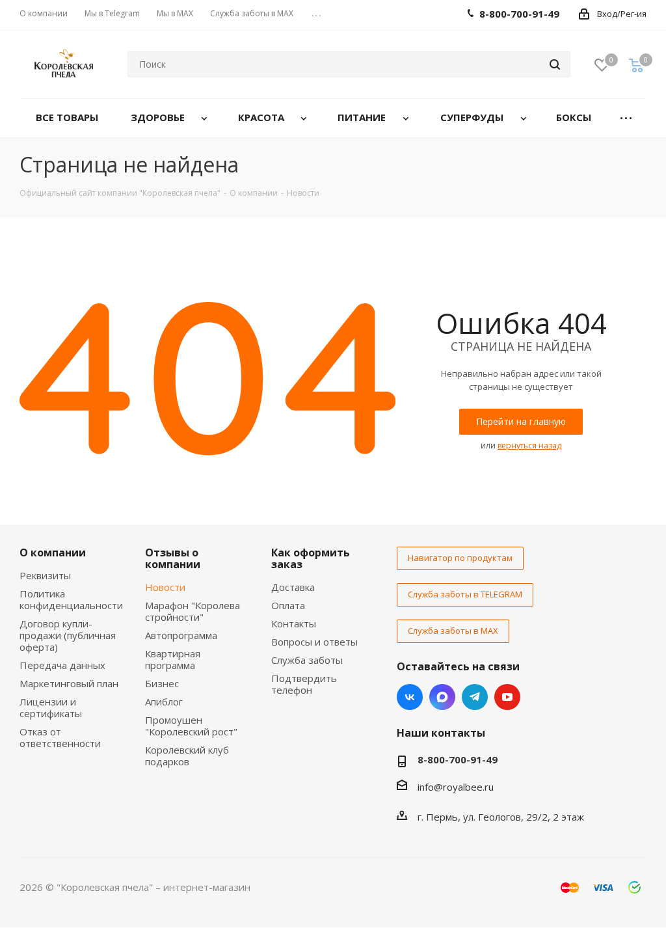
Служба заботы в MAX (453, 630)
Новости (165, 587)
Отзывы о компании (172, 558)
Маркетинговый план (69, 683)
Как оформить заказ (310, 558)
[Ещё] (626, 118)
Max (442, 697)
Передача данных (62, 665)
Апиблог (164, 701)
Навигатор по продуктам (460, 558)
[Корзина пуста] (636, 65)
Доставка (293, 587)
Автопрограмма (181, 635)
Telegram (475, 697)
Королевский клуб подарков (187, 755)
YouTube (507, 697)
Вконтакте (410, 697)
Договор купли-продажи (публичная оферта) (68, 635)
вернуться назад (529, 445)
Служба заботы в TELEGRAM (465, 594)
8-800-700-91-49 (458, 759)
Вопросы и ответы (314, 641)
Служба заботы (307, 659)
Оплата (288, 605)
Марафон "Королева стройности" (192, 611)
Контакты (293, 623)
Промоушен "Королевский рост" (191, 725)
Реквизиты (45, 575)
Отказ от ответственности (60, 737)
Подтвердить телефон (304, 684)
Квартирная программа (172, 659)
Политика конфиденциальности (71, 599)
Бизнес (162, 683)
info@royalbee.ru (456, 786)
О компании (53, 552)
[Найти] (554, 64)
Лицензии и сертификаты (51, 707)
